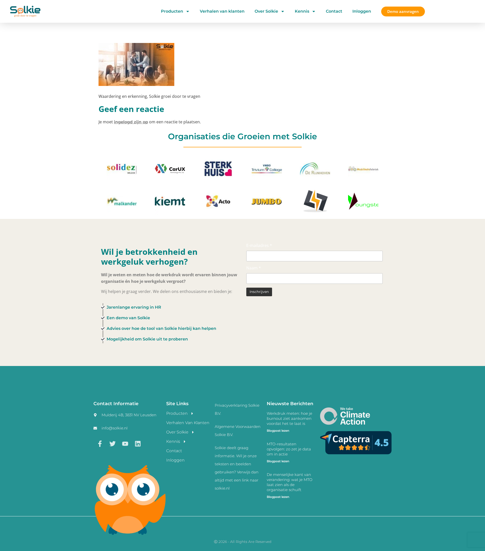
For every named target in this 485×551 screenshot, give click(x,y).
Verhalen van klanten (222, 11)
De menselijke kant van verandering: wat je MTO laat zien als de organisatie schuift (289, 482)
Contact (334, 11)
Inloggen (361, 11)
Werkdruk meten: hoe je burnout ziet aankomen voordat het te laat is (289, 418)
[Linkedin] (137, 443)
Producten (172, 11)
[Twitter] (112, 443)
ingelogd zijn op (131, 122)
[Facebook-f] (99, 443)
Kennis (302, 11)
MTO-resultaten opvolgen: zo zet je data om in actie (289, 449)
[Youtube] (125, 443)
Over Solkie (266, 11)
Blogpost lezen (278, 430)
